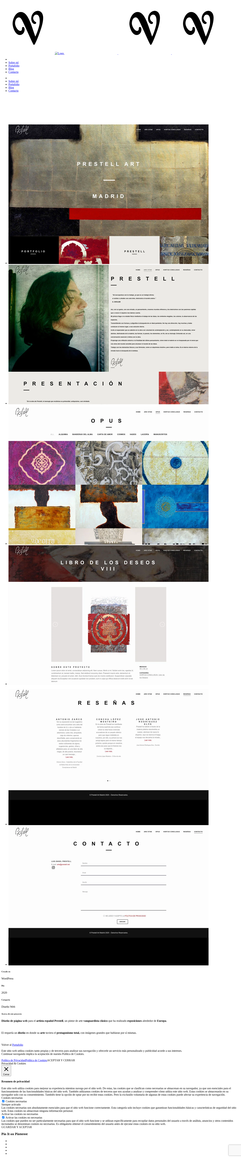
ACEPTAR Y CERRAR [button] (61, 1060)
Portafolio (17, 1044)
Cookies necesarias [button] (12, 1097)
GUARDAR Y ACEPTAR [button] (16, 1127)
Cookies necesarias (16, 1101)
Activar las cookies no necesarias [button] (19, 1114)
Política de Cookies (36, 1060)
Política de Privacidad (13, 1060)
